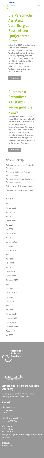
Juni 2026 (9, 204)
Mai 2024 (9, 229)
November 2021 (11, 297)
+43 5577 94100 (10, 421)
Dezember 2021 (11, 293)
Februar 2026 (11, 208)
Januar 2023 (10, 267)
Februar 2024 (11, 233)
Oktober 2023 (11, 250)
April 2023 (10, 259)
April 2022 (10, 289)
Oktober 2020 (11, 323)
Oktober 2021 (11, 301)
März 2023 (10, 263)
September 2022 (12, 280)
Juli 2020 (9, 335)
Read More (15, 78)
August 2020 (10, 331)
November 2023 (11, 246)
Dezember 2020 (11, 318)
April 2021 (10, 310)
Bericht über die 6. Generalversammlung (20, 186)
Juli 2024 (9, 225)
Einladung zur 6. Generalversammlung (20, 190)
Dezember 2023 (11, 242)
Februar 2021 (11, 314)
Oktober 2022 (11, 276)
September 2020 (12, 327)
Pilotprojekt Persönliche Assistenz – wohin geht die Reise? (20, 102)
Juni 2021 (9, 306)
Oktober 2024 (11, 221)
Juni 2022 (9, 284)
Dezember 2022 (11, 272)
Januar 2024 (10, 238)
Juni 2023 (9, 255)
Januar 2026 (10, 212)
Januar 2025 (10, 216)
